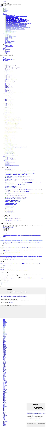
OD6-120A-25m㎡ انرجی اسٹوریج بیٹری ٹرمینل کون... (16, 174)
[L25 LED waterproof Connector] (12, 218)
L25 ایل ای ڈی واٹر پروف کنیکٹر (13, 220)
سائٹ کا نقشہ (4, 277)
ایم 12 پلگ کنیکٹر (28, 278)
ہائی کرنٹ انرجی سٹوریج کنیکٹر (12, 201)
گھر (3, 57)
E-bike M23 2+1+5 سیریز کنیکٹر (11, 212)
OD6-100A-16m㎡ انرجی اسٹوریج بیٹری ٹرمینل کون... (16, 177)
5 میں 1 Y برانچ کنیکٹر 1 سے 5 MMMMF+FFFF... (15, 184)
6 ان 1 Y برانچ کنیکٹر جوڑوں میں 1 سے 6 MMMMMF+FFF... (17, 191)
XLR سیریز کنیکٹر (9, 207)
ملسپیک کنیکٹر (36, 278)
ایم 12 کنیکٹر (2, 279)
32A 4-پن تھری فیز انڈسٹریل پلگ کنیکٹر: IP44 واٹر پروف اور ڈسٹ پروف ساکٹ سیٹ (20, 263)
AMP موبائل (31, 277)
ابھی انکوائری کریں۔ (5, 276)
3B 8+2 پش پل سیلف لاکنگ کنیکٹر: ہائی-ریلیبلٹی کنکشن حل (15, 269)
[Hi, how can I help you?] (0, 287)
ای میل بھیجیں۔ (4, 281)
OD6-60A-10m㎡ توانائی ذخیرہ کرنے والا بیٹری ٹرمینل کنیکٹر (19, 180)
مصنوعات (5, 58)
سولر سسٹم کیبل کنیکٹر (10, 204)
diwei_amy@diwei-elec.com (8, 227)
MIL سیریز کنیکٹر (9, 209)
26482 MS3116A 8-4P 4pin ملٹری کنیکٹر (13, 187)
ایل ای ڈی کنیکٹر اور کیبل (9, 59)
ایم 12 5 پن (42, 278)
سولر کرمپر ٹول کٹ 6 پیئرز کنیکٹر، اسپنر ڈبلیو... (16, 195)
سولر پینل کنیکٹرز (19, 278)
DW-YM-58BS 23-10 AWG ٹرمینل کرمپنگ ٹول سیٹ (15, 198)
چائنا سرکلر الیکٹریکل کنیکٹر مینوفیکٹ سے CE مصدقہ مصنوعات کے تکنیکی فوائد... (21, 240)
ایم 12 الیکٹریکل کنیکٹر (8, 278)
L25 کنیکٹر (5, 60)
